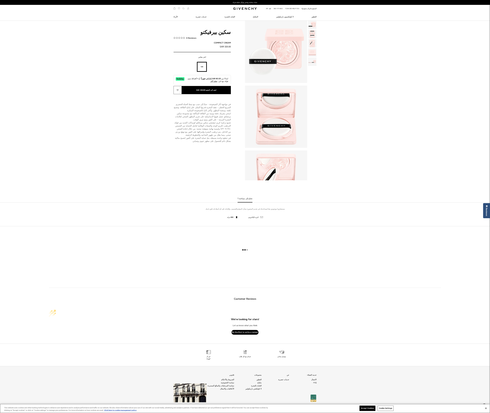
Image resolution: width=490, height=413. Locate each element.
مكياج (259, 383)
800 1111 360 (278, 8)
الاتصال (314, 380)
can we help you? (292, 8)
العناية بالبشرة (230, 17)
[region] (245, 408)
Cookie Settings (385, 408)
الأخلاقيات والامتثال (227, 389)
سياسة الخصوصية (227, 383)
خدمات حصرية (201, 17)
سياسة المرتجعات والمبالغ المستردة (221, 386)
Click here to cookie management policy (120, 410)
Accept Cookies (367, 408)
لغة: (268, 8)
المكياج (255, 17)
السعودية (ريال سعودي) (309, 8)
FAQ (315, 383)
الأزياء (175, 17)
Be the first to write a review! (245, 332)
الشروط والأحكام (227, 380)
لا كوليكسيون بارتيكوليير (285, 17)
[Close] (486, 408)
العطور (314, 17)
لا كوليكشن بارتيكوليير (253, 389)
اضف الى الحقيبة (206, 90)
